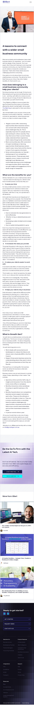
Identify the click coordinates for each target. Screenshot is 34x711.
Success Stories (7, 687)
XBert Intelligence (22, 645)
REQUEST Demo (17, 624)
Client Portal (21, 657)
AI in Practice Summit (8, 689)
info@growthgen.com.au (11, 427)
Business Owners (7, 642)
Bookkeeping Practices (8, 645)
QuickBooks (6, 669)
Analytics (20, 654)
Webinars (5, 692)
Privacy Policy (21, 675)
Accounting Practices (8, 650)
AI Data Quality (21, 642)
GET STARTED (17, 619)
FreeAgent (5, 675)
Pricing (19, 669)
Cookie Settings (25, 702)
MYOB (4, 672)
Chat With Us (17, 628)
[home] (12, 2)
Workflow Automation (23, 652)
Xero (4, 666)
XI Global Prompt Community (22, 648)
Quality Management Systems (8, 696)
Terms (19, 672)
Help (19, 666)
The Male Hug (7, 108)
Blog (4, 684)
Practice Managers (8, 647)
